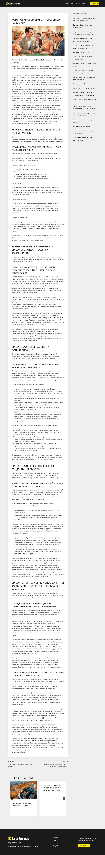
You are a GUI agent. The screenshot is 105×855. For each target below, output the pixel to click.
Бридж (13, 17)
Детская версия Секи (80, 84)
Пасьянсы (77, 3)
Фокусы (84, 3)
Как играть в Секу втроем (81, 52)
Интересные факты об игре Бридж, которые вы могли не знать (56, 764)
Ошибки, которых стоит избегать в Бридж (20, 764)
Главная (67, 3)
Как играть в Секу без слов (82, 127)
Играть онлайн (94, 3)
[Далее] (64, 798)
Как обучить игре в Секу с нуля (83, 88)
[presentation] (23, 790)
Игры (72, 3)
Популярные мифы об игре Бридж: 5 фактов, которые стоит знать (52, 788)
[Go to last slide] (12, 798)
